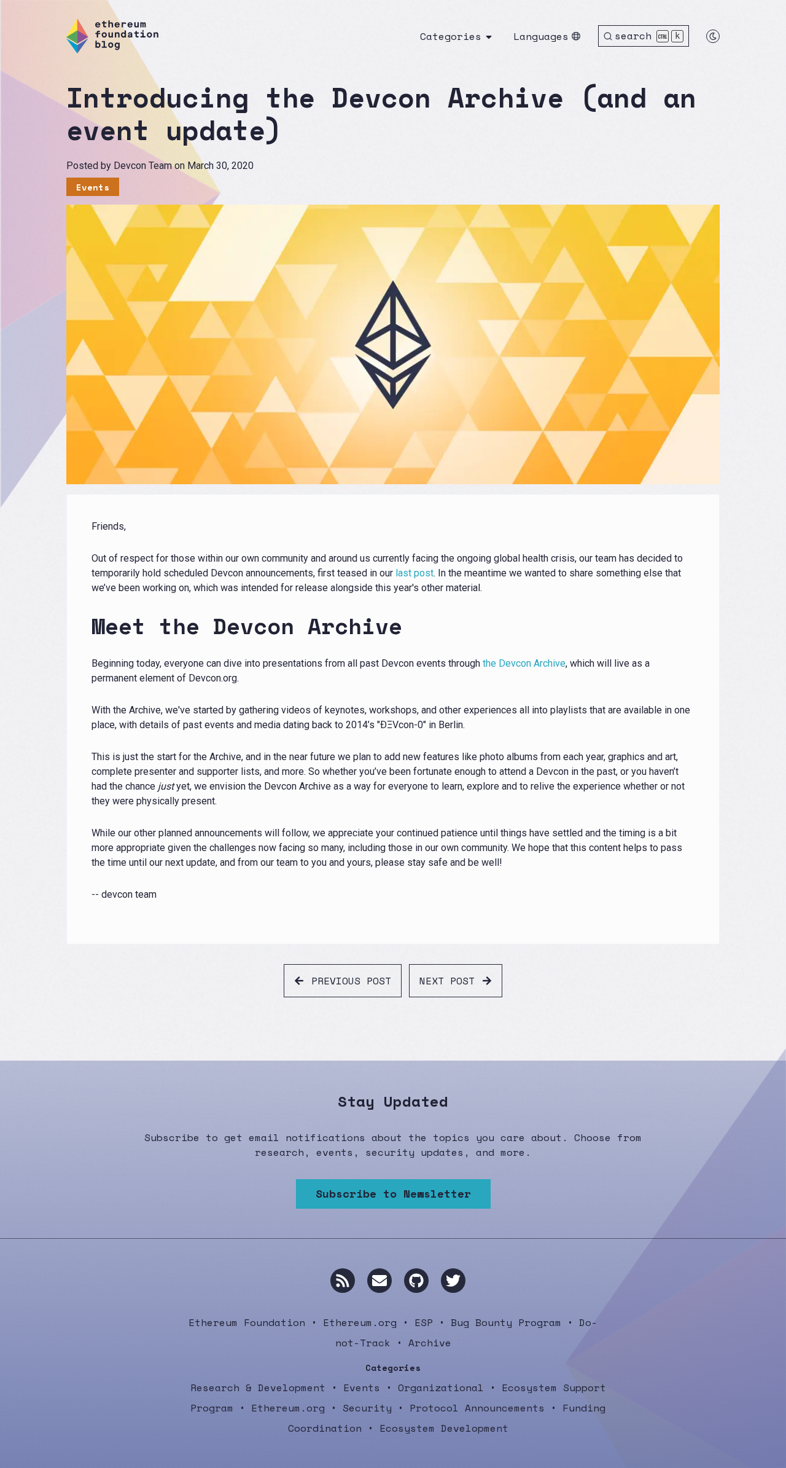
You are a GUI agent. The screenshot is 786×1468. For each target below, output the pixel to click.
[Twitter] (453, 1280)
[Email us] (379, 1280)
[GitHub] (416, 1280)
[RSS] (342, 1280)
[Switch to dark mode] (713, 36)
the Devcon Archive (524, 663)
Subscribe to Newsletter (393, 1193)
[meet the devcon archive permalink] (84, 626)
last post (414, 573)
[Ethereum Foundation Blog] (112, 35)
